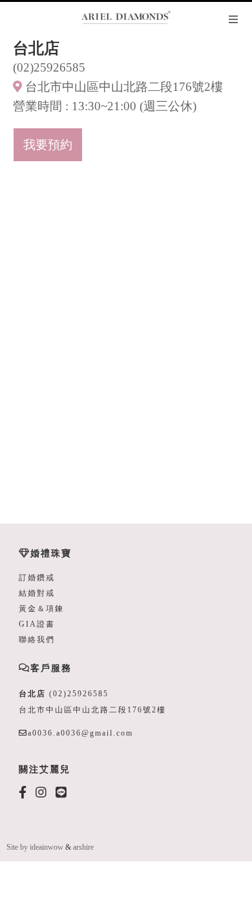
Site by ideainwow (34, 847)
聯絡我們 (37, 639)
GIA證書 (37, 624)
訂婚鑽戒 (37, 577)
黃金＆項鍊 (41, 608)
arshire (83, 847)
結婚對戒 (37, 593)
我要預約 (47, 145)
